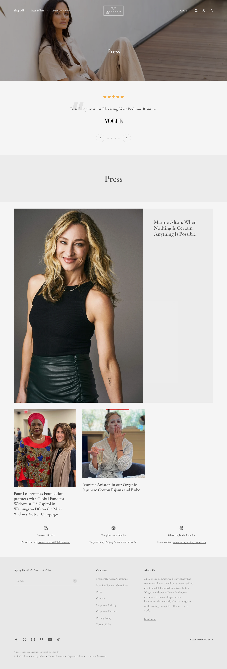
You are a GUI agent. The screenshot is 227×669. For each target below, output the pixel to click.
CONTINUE (81, 354)
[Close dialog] (174, 298)
